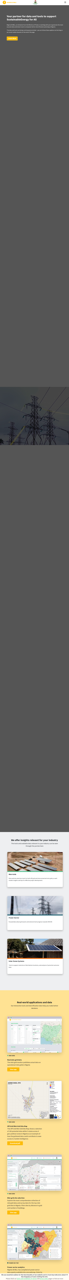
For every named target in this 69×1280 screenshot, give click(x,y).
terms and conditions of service (27, 1279)
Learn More (12, 38)
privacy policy (44, 1279)
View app (13, 1069)
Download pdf (15, 1143)
